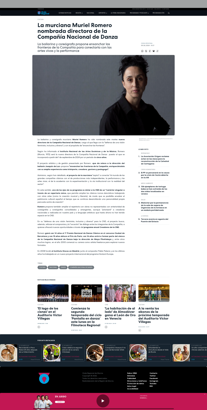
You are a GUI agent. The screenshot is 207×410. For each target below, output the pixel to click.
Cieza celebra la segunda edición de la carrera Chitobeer (72, 350)
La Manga (144, 216)
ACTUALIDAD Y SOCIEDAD (27, 357)
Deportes (102, 13)
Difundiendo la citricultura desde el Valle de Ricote (158, 350)
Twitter (153, 376)
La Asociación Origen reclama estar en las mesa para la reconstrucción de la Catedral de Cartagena (155, 160)
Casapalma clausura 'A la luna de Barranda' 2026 (115, 349)
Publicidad (131, 378)
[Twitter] (146, 51)
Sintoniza (131, 376)
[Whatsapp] (142, 51)
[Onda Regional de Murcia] (43, 13)
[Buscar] (168, 13)
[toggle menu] (82, 13)
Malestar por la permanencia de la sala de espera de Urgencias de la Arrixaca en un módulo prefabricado (154, 206)
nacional (53, 267)
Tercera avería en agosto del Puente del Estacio (154, 220)
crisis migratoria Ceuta (139, 9)
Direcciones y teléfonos (137, 381)
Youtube (153, 383)
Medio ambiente (147, 183)
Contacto (153, 373)
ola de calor (150, 9)
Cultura (41, 19)
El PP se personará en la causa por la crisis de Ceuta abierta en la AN (155, 175)
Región (78, 13)
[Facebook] (150, 51)
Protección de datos (135, 383)
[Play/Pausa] (102, 400)
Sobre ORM (132, 373)
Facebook (154, 378)
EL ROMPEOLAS (24, 346)
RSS (151, 386)
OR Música (143, 398)
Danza (63, 267)
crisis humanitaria (148, 169)
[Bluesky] (153, 51)
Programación (158, 13)
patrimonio (145, 153)
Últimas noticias (65, 13)
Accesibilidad (132, 389)
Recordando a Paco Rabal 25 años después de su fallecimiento (28, 350)
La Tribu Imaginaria (118, 13)
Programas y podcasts (138, 13)
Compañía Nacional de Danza (81, 267)
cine (106, 305)
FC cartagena (165, 9)
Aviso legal (131, 386)
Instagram (154, 381)
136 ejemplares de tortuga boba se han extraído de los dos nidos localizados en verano (154, 190)
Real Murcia (157, 9)
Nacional (90, 13)
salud (143, 200)
